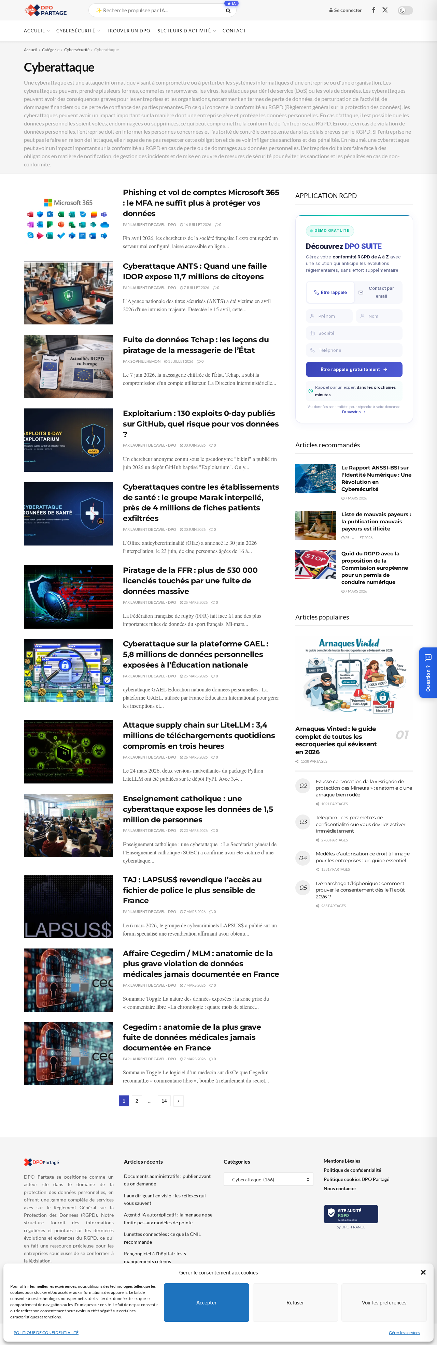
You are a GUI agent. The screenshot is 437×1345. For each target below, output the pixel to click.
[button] (423, 1272)
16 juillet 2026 (197, 224)
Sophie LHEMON (145, 361)
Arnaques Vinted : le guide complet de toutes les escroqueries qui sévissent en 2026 (336, 740)
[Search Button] (230, 10)
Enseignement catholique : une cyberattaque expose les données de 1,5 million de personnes (198, 809)
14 (164, 1101)
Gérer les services (404, 1332)
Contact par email (381, 292)
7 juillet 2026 (196, 287)
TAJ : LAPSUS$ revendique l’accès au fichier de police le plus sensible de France (192, 890)
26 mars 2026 (195, 757)
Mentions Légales (342, 1161)
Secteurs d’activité (184, 30)
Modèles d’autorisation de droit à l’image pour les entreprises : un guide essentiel (363, 857)
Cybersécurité (76, 30)
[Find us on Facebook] (373, 10)
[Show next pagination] (178, 1101)
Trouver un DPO (128, 30)
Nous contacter (340, 1188)
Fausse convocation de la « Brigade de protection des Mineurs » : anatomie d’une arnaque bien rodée (364, 788)
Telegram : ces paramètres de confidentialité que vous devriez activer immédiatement (361, 824)
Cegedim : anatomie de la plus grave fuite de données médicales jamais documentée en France (192, 1037)
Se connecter (347, 10)
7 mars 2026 (194, 911)
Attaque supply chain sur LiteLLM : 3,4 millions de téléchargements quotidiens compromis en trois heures (199, 735)
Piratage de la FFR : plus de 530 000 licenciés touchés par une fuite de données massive (190, 581)
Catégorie (50, 49)
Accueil (34, 30)
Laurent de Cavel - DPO (153, 224)
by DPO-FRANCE (351, 1227)
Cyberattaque (106, 49)
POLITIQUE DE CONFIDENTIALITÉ (46, 1332)
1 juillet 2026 (180, 361)
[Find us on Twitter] (385, 10)
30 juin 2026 (194, 445)
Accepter (206, 1302)
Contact (234, 30)
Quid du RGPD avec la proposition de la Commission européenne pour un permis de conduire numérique (374, 567)
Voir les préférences (384, 1302)
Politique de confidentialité (352, 1170)
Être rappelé (334, 292)
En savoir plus (353, 412)
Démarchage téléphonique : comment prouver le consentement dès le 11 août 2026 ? (360, 890)
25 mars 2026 (195, 602)
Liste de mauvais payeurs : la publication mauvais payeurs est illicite (376, 521)
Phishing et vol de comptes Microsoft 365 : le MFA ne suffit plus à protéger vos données (201, 203)
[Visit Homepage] (50, 10)
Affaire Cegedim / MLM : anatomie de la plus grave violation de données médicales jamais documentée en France (201, 964)
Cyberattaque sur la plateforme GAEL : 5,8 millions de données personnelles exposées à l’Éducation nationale (195, 654)
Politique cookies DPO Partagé (356, 1179)
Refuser (295, 1302)
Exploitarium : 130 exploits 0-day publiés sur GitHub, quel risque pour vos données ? (201, 424)
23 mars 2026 (195, 830)
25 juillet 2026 (358, 537)
